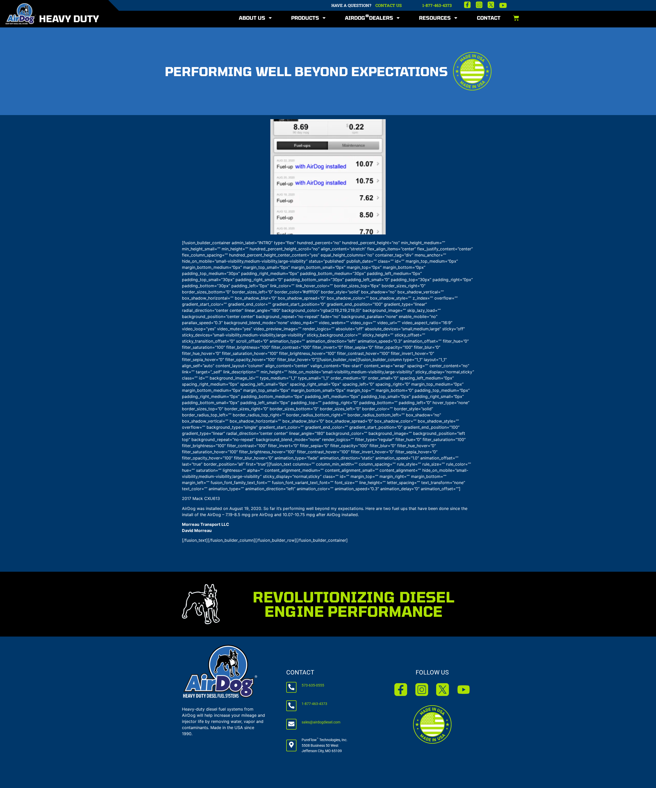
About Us (252, 18)
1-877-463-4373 (437, 5)
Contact (488, 18)
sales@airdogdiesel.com (321, 722)
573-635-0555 (313, 685)
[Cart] (516, 18)
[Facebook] (467, 5)
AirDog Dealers (369, 17)
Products (305, 18)
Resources (435, 18)
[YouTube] (503, 5)
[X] (491, 5)
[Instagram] (479, 5)
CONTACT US (388, 5)
